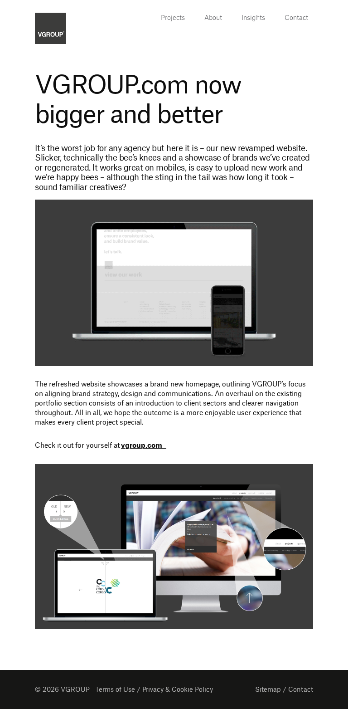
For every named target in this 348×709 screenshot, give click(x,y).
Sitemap (268, 690)
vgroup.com (143, 445)
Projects (173, 17)
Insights (253, 17)
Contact (296, 17)
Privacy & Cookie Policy (177, 690)
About (213, 17)
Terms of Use (115, 690)
